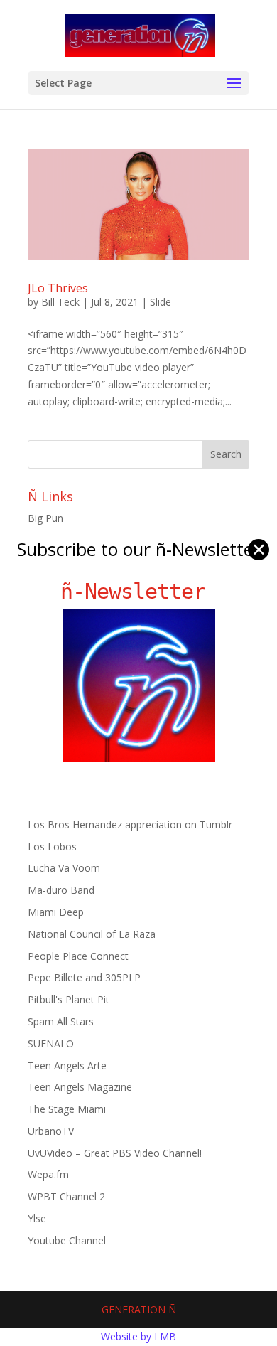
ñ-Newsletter (138, 591)
